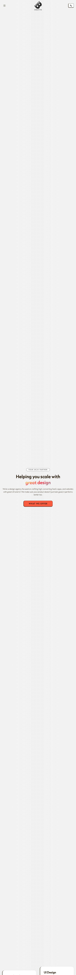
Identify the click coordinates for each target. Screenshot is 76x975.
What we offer (38, 503)
